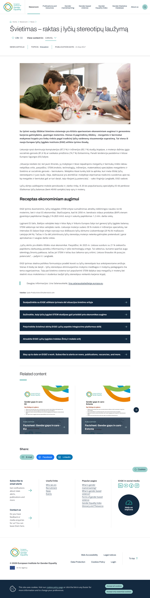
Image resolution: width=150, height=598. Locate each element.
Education (44, 47)
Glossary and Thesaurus (92, 506)
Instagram (137, 486)
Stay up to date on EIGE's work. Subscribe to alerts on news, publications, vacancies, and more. (72, 354)
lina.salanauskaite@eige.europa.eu (86, 283)
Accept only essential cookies (119, 592)
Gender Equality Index (101, 7)
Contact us (15, 510)
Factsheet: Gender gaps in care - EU (41, 427)
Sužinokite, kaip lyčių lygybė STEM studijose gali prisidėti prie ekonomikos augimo (65, 314)
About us (134, 7)
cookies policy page (55, 587)
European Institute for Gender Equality (12, 7)
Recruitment (51, 488)
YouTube (126, 486)
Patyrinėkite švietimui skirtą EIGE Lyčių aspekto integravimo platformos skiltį (62, 327)
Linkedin (120, 486)
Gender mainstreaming (68, 7)
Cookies (141, 469)
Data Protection (78, 562)
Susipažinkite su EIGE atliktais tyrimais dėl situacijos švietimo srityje (58, 302)
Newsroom (34, 7)
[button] (27, 457)
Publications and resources (50, 7)
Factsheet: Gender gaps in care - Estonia (103, 427)
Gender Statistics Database (119, 7)
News (32, 22)
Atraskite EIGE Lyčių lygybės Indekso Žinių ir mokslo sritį (52, 339)
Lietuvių (48, 38)
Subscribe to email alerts (16, 482)
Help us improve (129, 508)
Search (145, 7)
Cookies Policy (98, 562)
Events (49, 494)
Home (15, 22)
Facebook (131, 486)
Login (113, 562)
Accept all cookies (114, 586)
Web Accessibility (89, 555)
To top (132, 558)
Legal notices (110, 555)
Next (136, 410)
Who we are (51, 485)
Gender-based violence (85, 7)
